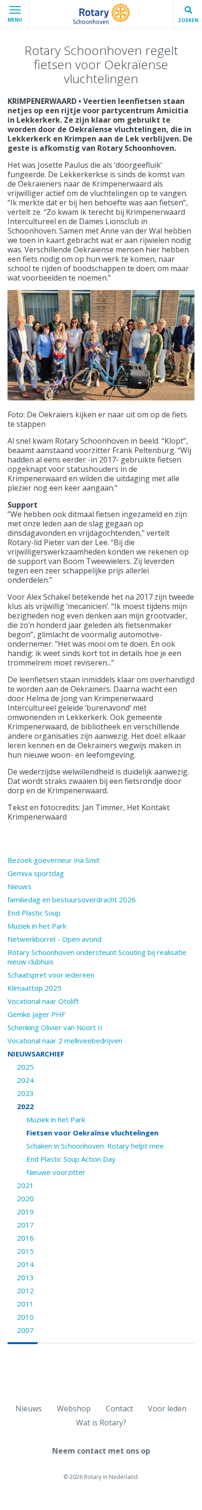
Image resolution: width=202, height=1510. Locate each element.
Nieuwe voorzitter (55, 1172)
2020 (25, 1198)
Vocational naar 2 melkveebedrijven (65, 1040)
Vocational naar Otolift (43, 1001)
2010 (25, 1317)
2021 (25, 1185)
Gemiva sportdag (36, 873)
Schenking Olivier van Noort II (55, 1027)
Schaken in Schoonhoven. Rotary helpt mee (95, 1145)
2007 (25, 1330)
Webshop (74, 1408)
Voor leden (167, 1408)
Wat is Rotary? (101, 1422)
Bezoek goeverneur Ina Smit (54, 860)
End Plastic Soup (34, 912)
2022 (25, 1106)
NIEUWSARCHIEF (36, 1053)
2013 (25, 1277)
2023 (25, 1093)
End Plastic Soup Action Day (71, 1159)
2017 (25, 1224)
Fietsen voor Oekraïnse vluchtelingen (92, 1132)
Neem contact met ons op (101, 1451)
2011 (25, 1303)
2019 (25, 1211)
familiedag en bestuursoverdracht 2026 (72, 899)
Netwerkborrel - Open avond (54, 939)
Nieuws (19, 886)
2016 (25, 1238)
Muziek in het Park (37, 926)
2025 (25, 1067)
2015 (25, 1251)
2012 (25, 1290)
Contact (119, 1408)
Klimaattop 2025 (35, 988)
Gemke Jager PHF (36, 1014)
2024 (25, 1080)
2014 (25, 1264)
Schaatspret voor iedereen (51, 974)
